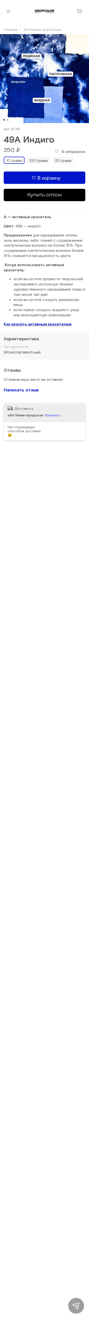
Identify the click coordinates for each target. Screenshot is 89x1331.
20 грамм (63, 160)
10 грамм (14, 160)
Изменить (53, 415)
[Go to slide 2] (7, 120)
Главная (10, 29)
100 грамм (38, 160)
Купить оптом (44, 195)
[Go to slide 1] (4, 120)
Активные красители (42, 29)
